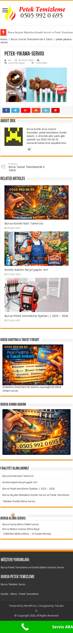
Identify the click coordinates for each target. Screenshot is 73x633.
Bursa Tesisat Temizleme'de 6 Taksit (31, 39)
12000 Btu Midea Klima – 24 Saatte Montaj (26, 533)
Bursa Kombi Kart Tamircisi (23, 223)
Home (3, 39)
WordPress (30, 605)
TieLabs (59, 605)
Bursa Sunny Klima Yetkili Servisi (20, 524)
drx (9, 60)
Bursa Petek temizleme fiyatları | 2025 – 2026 (36, 316)
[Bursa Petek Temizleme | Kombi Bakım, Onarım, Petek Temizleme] (36, 13)
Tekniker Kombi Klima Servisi (18, 501)
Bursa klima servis (13, 518)
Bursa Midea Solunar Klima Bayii (21, 529)
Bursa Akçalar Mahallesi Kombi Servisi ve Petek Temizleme (35, 494)
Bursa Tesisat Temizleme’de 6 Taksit (27, 167)
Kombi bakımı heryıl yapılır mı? (26, 270)
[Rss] (36, 610)
